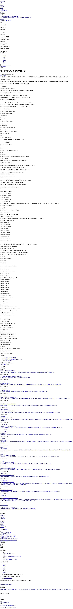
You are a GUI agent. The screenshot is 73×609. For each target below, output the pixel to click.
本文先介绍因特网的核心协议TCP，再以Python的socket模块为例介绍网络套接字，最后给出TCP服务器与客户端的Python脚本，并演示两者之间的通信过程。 (31, 427)
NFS (3, 480)
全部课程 (2, 17)
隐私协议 (4, 572)
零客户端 (4, 495)
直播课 (12, 16)
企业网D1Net (62, 589)
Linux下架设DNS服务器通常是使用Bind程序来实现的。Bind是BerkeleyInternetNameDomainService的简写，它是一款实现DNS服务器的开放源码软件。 (30, 412)
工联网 (45, 589)
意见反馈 (4, 568)
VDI (1, 495)
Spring (1, 505)
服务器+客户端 (3, 395)
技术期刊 (4, 61)
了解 (3, 448)
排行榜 (7, 16)
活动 (4, 62)
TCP (4, 431)
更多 (6, 529)
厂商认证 (18, 17)
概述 (3, 440)
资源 (3, 20)
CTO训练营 (15, 559)
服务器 (6, 409)
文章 (1, 20)
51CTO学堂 (5, 559)
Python (1, 409)
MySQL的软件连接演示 (7, 462)
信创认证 (10, 17)
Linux (1, 480)
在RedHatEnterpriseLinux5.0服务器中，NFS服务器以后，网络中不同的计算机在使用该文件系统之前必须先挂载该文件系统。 (25, 476)
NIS (8, 364)
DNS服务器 (2, 416)
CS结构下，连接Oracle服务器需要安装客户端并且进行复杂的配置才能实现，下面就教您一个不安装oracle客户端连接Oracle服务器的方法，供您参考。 (30, 469)
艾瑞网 (27, 589)
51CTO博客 (5, 556)
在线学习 (2, 19)
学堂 (1, 3)
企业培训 (2, 9)
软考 (8, 17)
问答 (5, 20)
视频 (4, 57)
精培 (8, 559)
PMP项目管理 (25, 17)
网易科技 (9, 589)
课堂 (7, 20)
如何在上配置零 (6, 490)
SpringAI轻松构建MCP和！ (9, 498)
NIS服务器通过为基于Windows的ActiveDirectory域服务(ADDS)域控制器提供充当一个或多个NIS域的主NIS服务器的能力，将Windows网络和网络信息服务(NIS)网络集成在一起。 (35, 449)
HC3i (10, 553)
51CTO (4, 553)
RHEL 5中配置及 (7, 370)
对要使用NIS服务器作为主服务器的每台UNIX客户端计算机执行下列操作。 (15, 377)
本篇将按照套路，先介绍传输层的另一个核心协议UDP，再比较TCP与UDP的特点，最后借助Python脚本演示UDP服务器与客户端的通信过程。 (29, 405)
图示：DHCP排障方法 (7, 455)
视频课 (1, 16)
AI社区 (4, 60)
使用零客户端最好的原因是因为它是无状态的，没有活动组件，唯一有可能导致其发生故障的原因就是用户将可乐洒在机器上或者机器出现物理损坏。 (30, 491)
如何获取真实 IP (6, 417)
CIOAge (7, 553)
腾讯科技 (6, 589)
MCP (7, 505)
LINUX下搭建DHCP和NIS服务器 (9, 357)
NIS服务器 (2, 364)
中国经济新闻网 (38, 589)
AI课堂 (1, 12)
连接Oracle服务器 (3, 473)
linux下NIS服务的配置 (7, 360)
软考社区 (2, 6)
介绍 (3, 433)
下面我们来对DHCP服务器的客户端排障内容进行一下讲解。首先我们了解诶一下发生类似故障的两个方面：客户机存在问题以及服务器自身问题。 (30, 456)
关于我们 (4, 564)
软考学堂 (16, 16)
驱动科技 (17, 589)
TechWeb (24, 589)
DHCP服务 (2, 461)
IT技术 (21, 17)
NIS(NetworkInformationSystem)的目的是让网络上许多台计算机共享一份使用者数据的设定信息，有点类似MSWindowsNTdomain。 (26, 434)
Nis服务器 (2, 382)
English (4, 569)
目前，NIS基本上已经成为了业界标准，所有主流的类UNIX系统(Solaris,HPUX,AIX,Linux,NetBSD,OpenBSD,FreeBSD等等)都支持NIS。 (27, 372)
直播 (10, 20)
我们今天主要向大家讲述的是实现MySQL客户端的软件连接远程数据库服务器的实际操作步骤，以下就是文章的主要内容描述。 (26, 463)
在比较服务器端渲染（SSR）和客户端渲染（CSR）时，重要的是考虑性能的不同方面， (18, 508)
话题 (4, 58)
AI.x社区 (19, 556)
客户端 (6, 364)
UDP (4, 409)
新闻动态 (4, 565)
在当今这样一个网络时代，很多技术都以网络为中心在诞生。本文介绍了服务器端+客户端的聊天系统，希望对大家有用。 (24, 391)
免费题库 (29, 17)
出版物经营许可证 (8, 584)
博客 (1, 2)
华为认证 (14, 17)
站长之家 (30, 589)
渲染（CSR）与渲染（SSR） (9, 507)
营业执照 (2, 584)
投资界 (66, 589)
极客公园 (48, 589)
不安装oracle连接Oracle (7, 468)
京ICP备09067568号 (8, 578)
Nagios (1, 488)
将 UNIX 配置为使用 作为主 (11, 376)
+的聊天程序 (5, 390)
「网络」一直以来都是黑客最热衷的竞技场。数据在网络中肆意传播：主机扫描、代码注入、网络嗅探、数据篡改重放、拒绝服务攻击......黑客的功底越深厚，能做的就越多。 (35, 398)
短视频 (10, 16)
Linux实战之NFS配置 (7, 475)
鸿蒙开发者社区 (3, 10)
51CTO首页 (2, 1)
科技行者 (20, 589)
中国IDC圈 (57, 589)
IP (3, 424)
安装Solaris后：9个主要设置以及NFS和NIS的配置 (13, 359)
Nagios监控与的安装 (7, 482)
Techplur (12, 553)
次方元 (69, 589)
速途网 (33, 589)
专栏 (9, 20)
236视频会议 (52, 589)
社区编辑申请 (3, 66)
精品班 (1, 5)
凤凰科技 (13, 589)
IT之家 (42, 589)
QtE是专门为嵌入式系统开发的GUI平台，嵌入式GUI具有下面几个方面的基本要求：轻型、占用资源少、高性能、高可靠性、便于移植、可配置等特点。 (31, 384)
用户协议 (4, 570)
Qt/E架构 (4, 383)
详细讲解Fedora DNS (7, 410)
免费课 (1, 8)
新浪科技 (2, 589)
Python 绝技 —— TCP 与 (8, 397)
